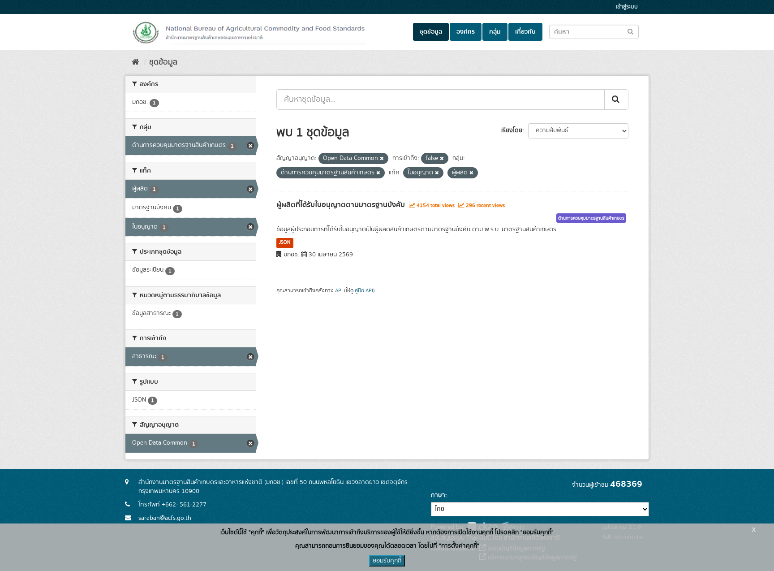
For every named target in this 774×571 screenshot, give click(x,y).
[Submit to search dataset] (630, 31)
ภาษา (438, 495)
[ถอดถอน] (382, 158)
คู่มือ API (364, 290)
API (339, 290)
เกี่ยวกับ (525, 32)
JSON (284, 242)
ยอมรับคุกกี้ (387, 560)
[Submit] (616, 99)
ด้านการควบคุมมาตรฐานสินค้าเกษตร (591, 218)
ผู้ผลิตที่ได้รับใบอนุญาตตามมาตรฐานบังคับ (340, 205)
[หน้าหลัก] (135, 62)
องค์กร (465, 32)
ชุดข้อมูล (431, 32)
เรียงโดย (511, 130)
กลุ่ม (495, 32)
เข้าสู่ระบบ (627, 7)
